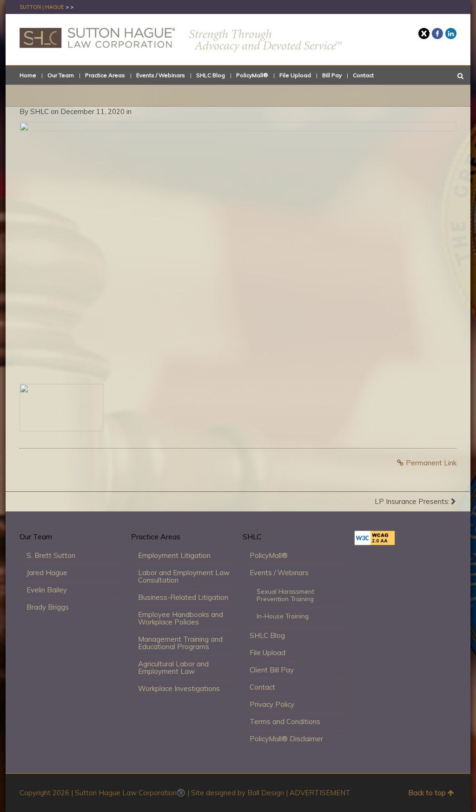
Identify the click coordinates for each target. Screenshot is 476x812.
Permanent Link (431, 462)
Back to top (427, 792)
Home (28, 75)
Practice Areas (105, 75)
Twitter (424, 33)
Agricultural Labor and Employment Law (173, 667)
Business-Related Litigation (183, 597)
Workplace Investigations (179, 688)
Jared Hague (46, 572)
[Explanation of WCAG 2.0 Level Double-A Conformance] (374, 542)
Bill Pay (332, 75)
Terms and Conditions (285, 721)
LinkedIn (450, 33)
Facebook (437, 33)
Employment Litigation (174, 555)
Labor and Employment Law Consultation (184, 576)
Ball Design (265, 792)
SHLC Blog (210, 75)
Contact (363, 75)
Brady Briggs (47, 607)
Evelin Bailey (46, 589)
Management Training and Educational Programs (180, 643)
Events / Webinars (160, 75)
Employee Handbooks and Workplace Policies (180, 618)
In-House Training (283, 616)
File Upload (295, 75)
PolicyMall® (252, 75)
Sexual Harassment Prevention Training (285, 595)
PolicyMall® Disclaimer (286, 738)
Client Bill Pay (272, 669)
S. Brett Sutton (50, 555)
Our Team (60, 75)
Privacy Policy (272, 704)
